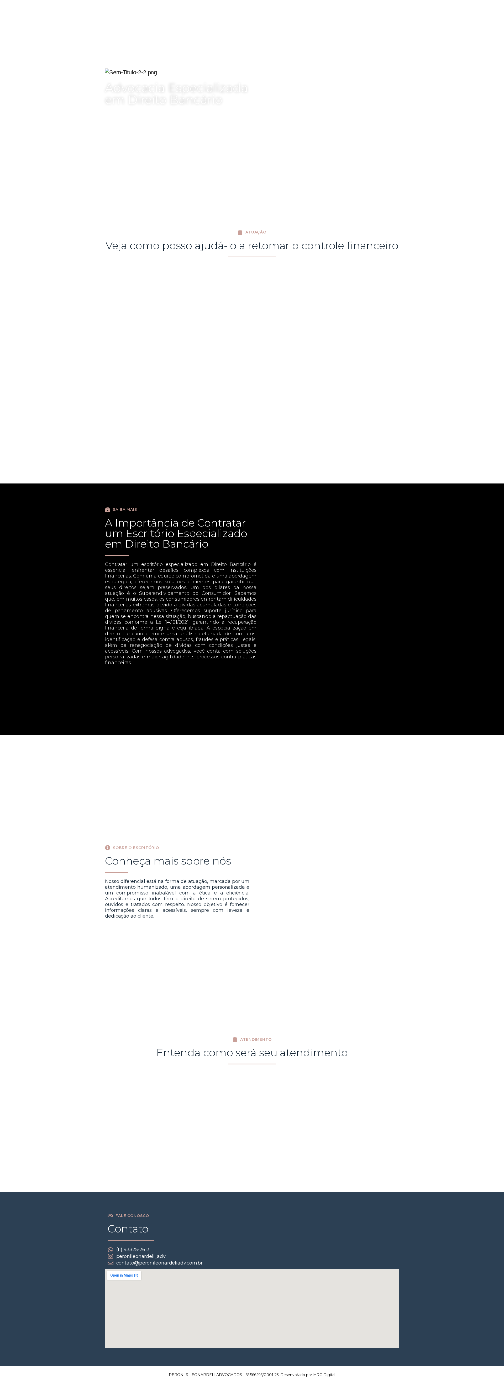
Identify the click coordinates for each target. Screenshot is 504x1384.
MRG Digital (324, 1374)
